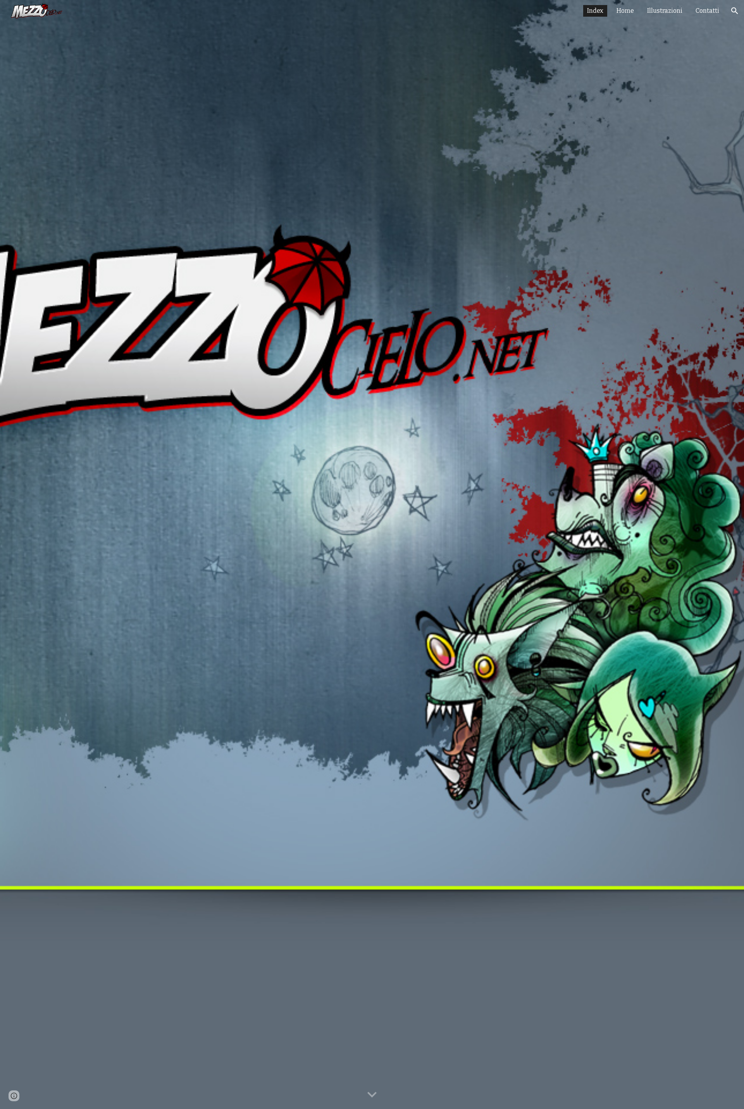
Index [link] (595, 10)
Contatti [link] (707, 10)
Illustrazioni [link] (664, 10)
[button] (734, 11)
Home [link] (625, 10)
